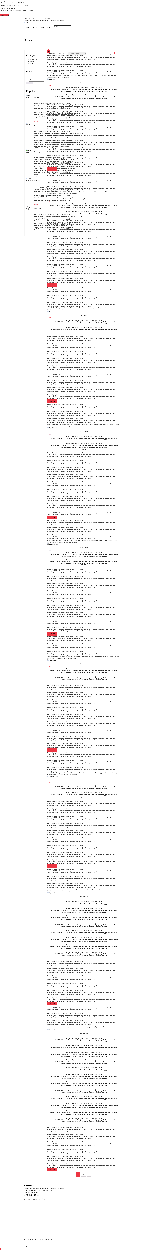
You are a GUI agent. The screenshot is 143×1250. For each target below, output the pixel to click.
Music (31, 61)
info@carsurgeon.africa (32, 1192)
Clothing (32, 59)
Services (42, 27)
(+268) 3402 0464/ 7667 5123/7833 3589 (65, 19)
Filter (29, 83)
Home (27, 27)
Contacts (50, 27)
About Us (34, 27)
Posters (32, 63)
